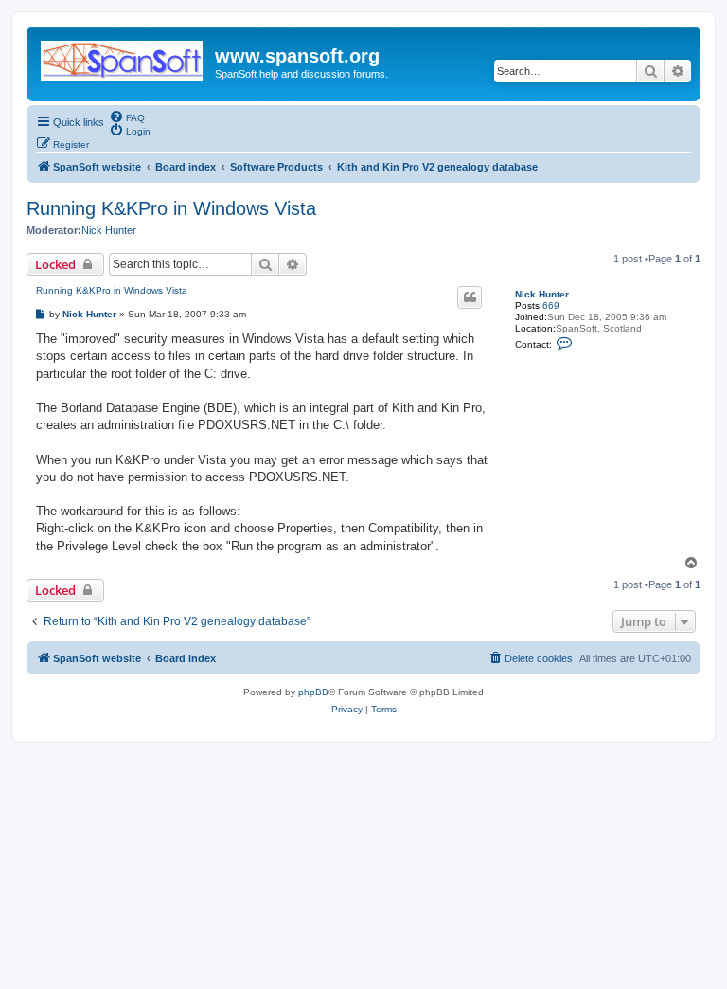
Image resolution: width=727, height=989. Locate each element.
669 (550, 305)
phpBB (313, 692)
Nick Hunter (108, 230)
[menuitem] (127, 116)
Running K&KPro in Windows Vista (171, 208)
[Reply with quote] (469, 297)
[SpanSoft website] (123, 56)
